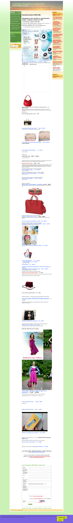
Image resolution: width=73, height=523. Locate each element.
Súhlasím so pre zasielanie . (40, 498)
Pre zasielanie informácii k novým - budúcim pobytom (57, 18)
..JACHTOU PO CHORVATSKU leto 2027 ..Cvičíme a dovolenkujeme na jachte (57, 57)
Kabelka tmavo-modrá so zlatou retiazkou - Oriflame (30, 272)
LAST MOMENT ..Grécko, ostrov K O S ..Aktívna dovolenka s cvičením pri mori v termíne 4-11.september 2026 (57, 29)
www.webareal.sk (20, 510)
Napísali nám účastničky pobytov (57, 14)
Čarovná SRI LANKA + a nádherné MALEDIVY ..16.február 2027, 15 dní (57, 47)
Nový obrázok (40, 502)
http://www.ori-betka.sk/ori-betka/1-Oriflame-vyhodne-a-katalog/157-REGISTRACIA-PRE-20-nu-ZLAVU (40, 457)
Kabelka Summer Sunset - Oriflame (27, 163)
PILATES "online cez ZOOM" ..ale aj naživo (56, 67)
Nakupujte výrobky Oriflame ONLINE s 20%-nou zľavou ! (58, 62)
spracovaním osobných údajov (38, 496)
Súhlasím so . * (36, 496)
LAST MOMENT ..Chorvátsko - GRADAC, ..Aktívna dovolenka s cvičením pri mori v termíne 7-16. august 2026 (57, 23)
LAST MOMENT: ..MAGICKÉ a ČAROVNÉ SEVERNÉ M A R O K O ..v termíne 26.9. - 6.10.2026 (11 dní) (58, 35)
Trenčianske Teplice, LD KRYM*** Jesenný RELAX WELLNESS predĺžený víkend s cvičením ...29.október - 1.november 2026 (57, 41)
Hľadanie (13, 44)
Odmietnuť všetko (62, 517)
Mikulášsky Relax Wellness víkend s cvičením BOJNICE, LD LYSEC (57, 52)
